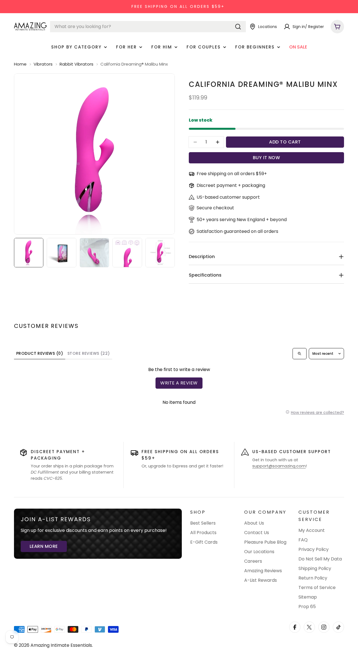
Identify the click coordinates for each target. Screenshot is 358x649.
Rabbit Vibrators (76, 64)
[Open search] (300, 353)
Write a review (179, 383)
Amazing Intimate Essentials (61, 645)
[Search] (238, 26)
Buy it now (266, 157)
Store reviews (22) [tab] (88, 353)
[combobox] (148, 26)
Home (20, 64)
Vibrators (43, 64)
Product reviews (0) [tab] (39, 353)
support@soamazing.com (279, 466)
